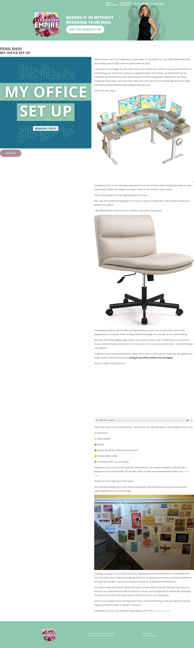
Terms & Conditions (149, 636)
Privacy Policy (147, 633)
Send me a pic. (163, 610)
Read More (11, 153)
